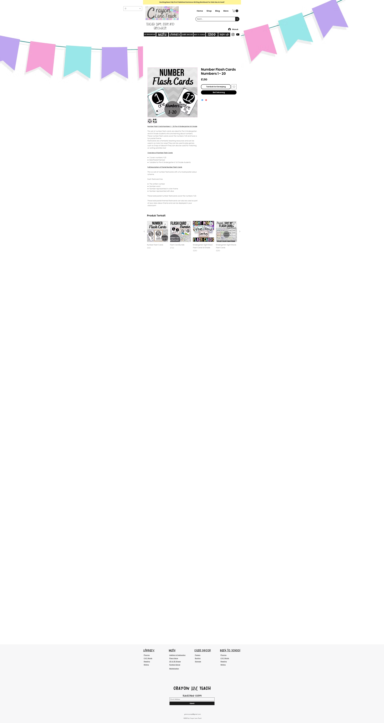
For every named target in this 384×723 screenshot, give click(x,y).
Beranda (151, 60)
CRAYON (182, 688)
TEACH (204, 688)
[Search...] (237, 19)
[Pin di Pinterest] (206, 100)
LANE (194, 689)
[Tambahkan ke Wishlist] (234, 87)
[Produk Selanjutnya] (240, 232)
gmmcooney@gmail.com (192, 714)
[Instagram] (233, 34)
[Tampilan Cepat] (157, 231)
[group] (192, 238)
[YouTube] (238, 34)
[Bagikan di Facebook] (202, 100)
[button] (235, 10)
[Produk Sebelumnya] (144, 232)
